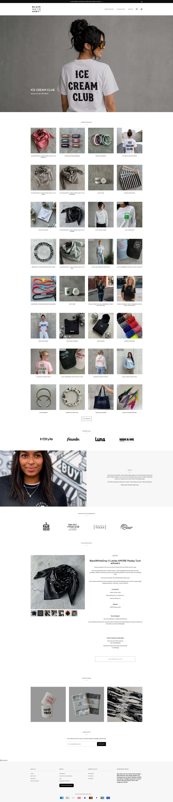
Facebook (91, 776)
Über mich (33, 776)
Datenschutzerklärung (65, 776)
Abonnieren (101, 743)
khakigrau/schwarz (107, 583)
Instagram (91, 773)
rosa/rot (121, 583)
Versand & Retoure (64, 780)
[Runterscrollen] (86, 109)
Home (32, 773)
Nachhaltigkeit (35, 780)
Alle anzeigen (86, 418)
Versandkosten (116, 642)
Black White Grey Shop (82, 794)
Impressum (62, 773)
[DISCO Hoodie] (86, 63)
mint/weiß (115, 583)
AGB (60, 778)
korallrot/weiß (137, 581)
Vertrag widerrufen (66, 785)
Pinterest (90, 778)
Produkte (33, 778)
